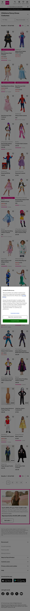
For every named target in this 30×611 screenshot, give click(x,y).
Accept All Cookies (15, 320)
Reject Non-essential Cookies (15, 317)
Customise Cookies (15, 313)
